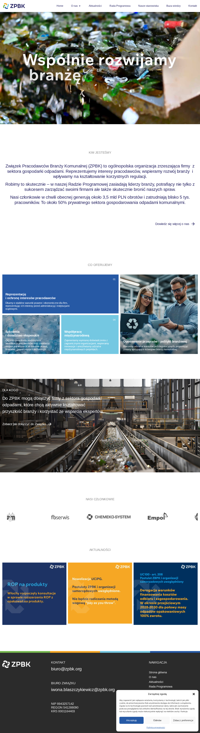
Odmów (157, 720)
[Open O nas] (79, 6)
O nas (152, 677)
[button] (193, 694)
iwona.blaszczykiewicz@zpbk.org (83, 689)
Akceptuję (131, 720)
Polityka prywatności (156, 727)
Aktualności (156, 681)
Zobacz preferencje (183, 720)
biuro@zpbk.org (66, 668)
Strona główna (158, 672)
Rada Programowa (160, 686)
